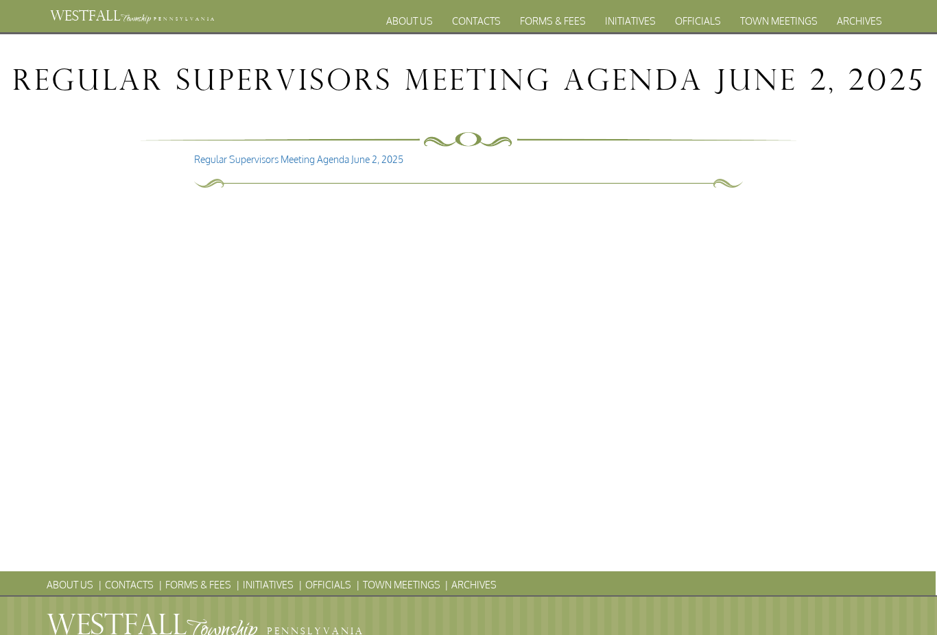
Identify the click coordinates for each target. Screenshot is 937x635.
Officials (698, 21)
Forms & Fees (553, 21)
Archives (859, 21)
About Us (409, 21)
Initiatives (630, 21)
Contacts (476, 21)
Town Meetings (779, 21)
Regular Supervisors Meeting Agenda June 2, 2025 (298, 159)
